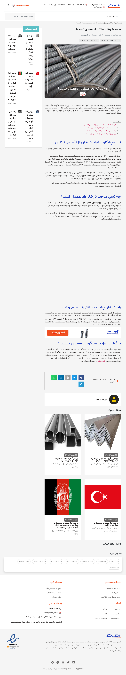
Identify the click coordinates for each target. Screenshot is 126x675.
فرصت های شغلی (100, 618)
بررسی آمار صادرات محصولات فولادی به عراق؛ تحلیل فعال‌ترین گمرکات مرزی (28, 125)
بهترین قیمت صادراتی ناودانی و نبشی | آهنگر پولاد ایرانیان (104, 459)
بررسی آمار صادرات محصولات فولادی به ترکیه (106, 524)
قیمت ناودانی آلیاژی (56, 561)
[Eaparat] (52, 662)
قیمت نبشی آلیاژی (24, 561)
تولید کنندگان (56, 597)
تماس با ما (116, 614)
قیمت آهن (101, 361)
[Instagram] (63, 662)
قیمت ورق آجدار (114, 567)
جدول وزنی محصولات (112, 588)
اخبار (105, 614)
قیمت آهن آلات (117, 23)
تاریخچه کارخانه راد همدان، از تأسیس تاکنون (100, 124)
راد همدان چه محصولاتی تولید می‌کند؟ (101, 130)
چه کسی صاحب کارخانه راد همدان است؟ (101, 127)
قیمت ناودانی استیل (40, 561)
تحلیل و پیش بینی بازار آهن (110, 597)
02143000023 (22, 5)
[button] (81, 377)
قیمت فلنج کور (102, 561)
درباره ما (117, 609)
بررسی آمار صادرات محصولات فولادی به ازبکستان (66, 459)
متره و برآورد (116, 592)
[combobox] (20, 16)
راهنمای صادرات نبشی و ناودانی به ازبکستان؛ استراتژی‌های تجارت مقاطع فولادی (10, 123)
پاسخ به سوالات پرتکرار (53, 588)
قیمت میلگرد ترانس (71, 561)
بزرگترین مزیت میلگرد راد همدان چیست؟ (101, 133)
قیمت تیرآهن (114, 561)
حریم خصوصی (115, 618)
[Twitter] (68, 662)
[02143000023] (13, 5)
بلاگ (105, 609)
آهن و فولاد (107, 23)
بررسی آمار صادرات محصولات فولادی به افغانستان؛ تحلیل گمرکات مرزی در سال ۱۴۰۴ (66, 525)
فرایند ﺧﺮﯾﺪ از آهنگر (54, 592)
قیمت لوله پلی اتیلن (87, 561)
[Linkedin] (73, 662)
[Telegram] (57, 662)
